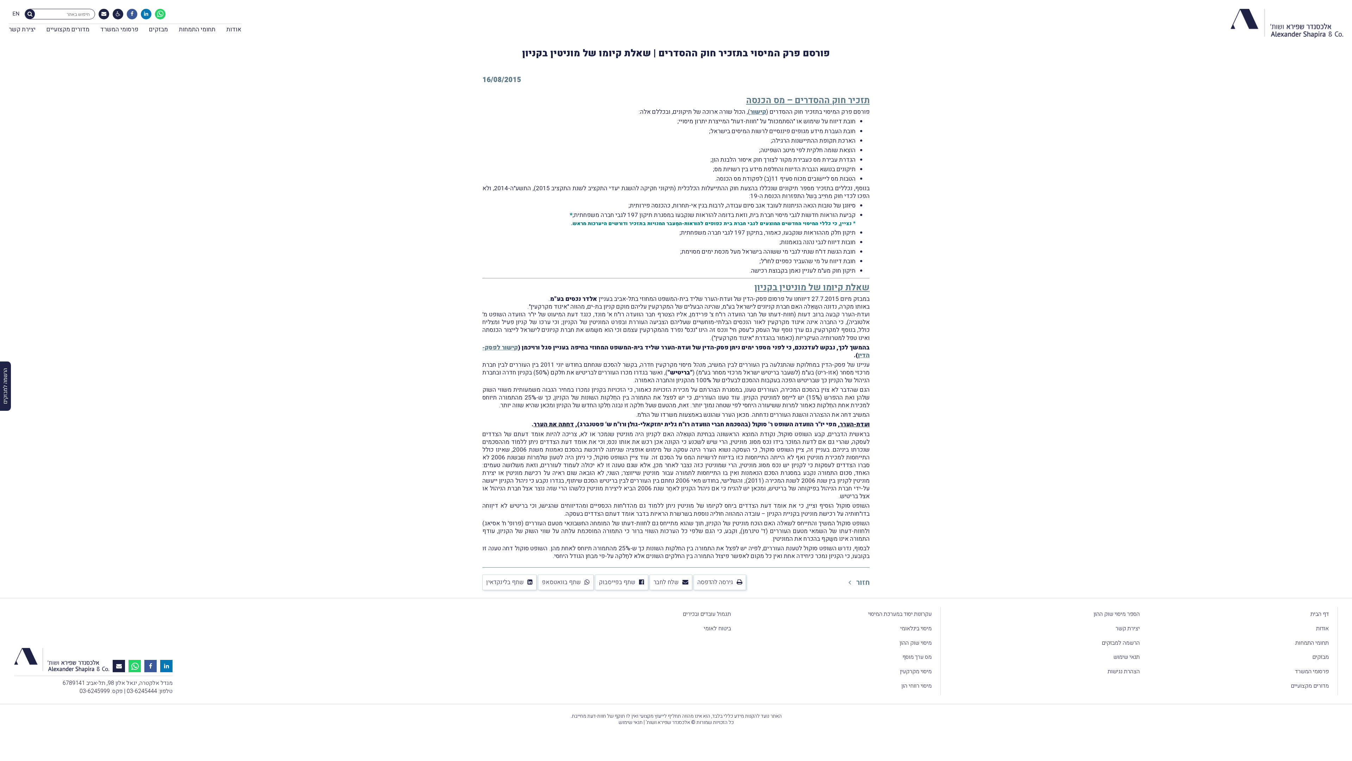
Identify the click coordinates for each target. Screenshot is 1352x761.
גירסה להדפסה (715, 582)
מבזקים (158, 29)
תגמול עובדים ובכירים (707, 614)
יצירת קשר (22, 29)
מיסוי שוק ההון (916, 643)
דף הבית (1319, 614)
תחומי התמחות (197, 29)
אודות (233, 29)
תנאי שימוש (1126, 657)
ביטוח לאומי (717, 628)
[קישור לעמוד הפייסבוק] (132, 14)
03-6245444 (142, 691)
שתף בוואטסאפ (561, 582)
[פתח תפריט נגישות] (118, 14)
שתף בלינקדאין (505, 582)
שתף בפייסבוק (617, 582)
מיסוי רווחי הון (916, 686)
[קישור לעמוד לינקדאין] (146, 14)
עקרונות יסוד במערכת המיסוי (900, 614)
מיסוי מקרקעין (916, 671)
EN (15, 14)
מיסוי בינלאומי (916, 628)
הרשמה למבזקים (1121, 643)
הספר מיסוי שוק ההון (1117, 614)
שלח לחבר (666, 582)
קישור (758, 111)
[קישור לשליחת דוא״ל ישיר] (103, 14)
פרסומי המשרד (119, 29)
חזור (862, 582)
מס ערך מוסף (917, 657)
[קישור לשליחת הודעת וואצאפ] (160, 14)
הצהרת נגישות (1124, 671)
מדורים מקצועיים (67, 29)
